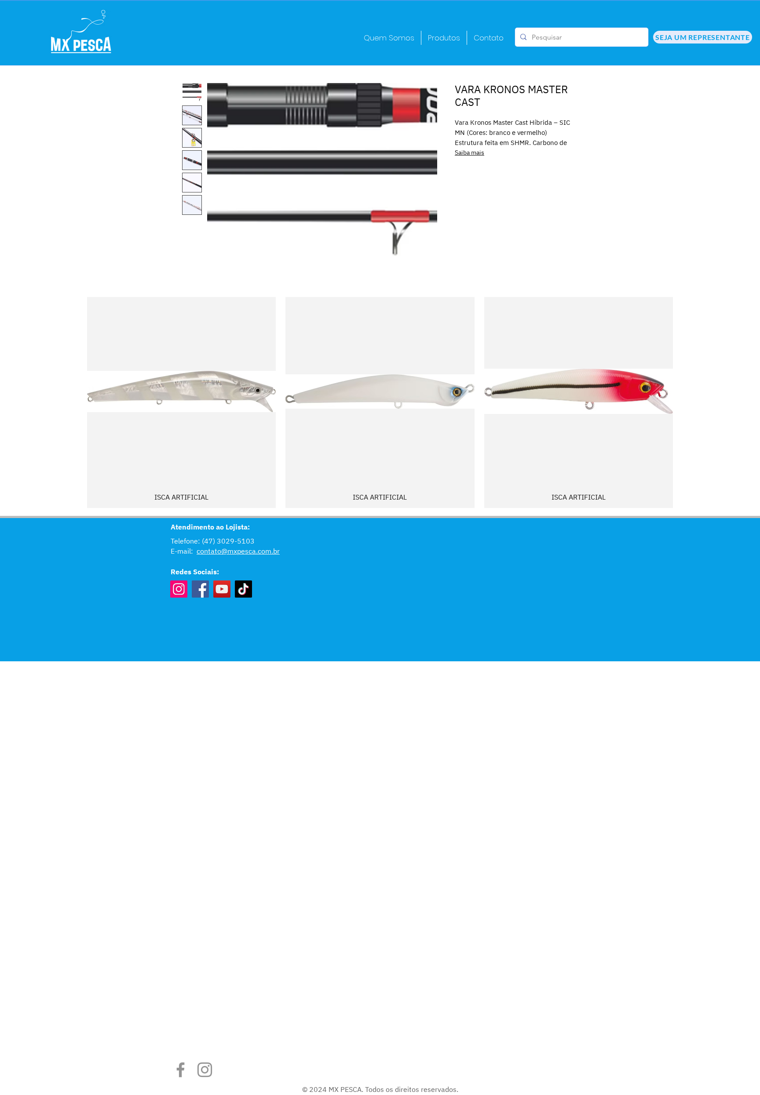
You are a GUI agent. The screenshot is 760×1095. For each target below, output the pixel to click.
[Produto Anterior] (74, 402)
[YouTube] (221, 589)
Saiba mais (469, 152)
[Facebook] (200, 589)
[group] (380, 402)
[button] (444, 38)
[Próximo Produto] (685, 402)
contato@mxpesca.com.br (238, 551)
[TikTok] (243, 589)
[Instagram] (178, 589)
